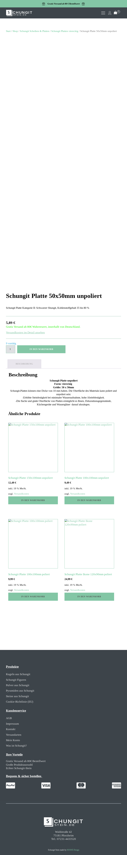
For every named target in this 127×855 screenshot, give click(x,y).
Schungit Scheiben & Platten (34, 31)
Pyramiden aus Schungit (20, 690)
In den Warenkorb (41, 349)
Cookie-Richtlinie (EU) (19, 701)
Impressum (12, 723)
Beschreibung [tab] (24, 364)
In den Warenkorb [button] (33, 500)
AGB (9, 718)
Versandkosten (21, 493)
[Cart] (117, 13)
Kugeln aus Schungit (18, 674)
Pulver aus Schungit (17, 685)
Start (8, 31)
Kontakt (10, 729)
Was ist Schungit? (16, 745)
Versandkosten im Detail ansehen (25, 332)
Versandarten (13, 734)
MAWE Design (73, 850)
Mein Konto (13, 740)
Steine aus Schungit (17, 696)
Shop (15, 31)
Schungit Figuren (16, 679)
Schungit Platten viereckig (64, 31)
